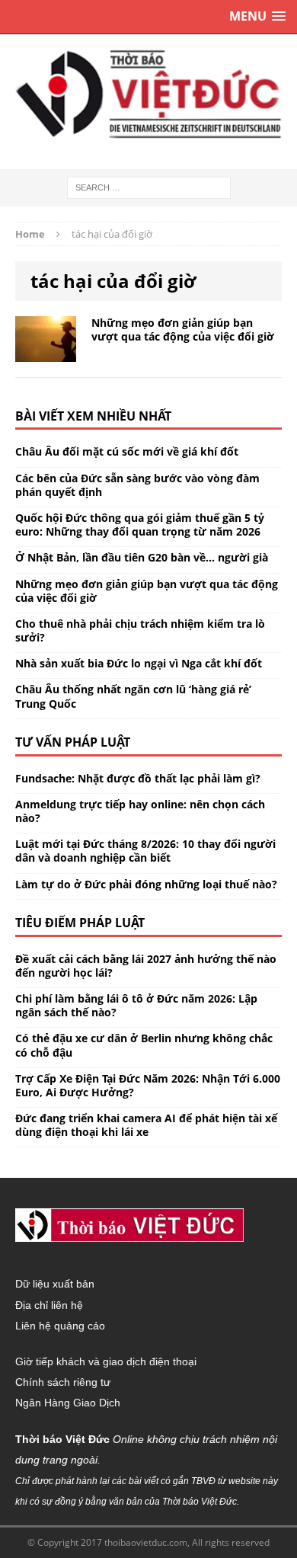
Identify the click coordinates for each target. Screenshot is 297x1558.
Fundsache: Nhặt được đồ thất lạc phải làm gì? (137, 778)
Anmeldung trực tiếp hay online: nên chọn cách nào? (140, 811)
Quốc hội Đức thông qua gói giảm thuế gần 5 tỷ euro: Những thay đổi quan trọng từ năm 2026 (139, 524)
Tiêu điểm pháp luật (80, 922)
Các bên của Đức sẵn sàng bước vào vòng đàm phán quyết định (137, 485)
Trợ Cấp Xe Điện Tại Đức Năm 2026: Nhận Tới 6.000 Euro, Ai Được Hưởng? (147, 1085)
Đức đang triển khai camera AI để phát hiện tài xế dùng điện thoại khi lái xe (146, 1125)
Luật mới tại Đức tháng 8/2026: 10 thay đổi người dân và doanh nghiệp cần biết (145, 851)
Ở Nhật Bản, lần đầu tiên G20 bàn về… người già (141, 557)
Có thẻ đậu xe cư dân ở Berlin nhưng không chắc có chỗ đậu (144, 1045)
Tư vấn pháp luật (72, 742)
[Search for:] (149, 186)
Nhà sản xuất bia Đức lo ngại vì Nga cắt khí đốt (138, 663)
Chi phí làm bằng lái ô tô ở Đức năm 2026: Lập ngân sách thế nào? (136, 1005)
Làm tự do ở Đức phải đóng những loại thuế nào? (146, 884)
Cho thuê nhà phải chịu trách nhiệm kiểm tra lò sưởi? (140, 630)
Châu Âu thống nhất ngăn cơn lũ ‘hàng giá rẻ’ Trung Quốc (133, 696)
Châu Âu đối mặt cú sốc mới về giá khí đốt (126, 451)
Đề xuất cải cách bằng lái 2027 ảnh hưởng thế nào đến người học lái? (145, 966)
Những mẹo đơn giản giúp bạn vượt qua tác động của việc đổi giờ (182, 329)
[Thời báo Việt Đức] (148, 94)
